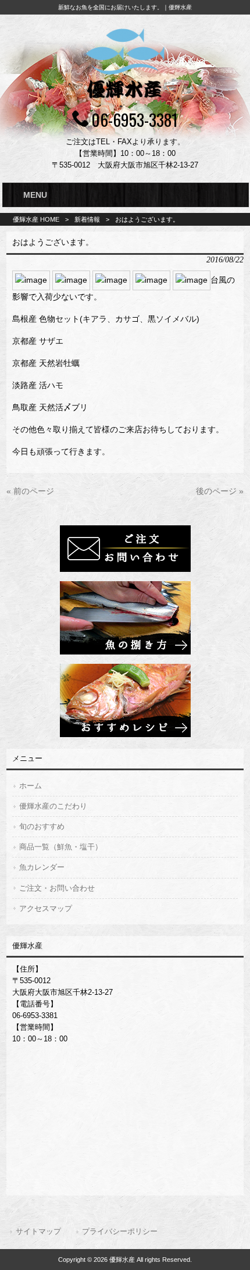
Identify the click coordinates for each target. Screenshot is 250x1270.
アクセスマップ (45, 908)
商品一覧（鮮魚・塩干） (60, 846)
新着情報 (87, 219)
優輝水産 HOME (36, 219)
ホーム (30, 785)
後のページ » (220, 491)
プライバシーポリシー (120, 1231)
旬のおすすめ (42, 826)
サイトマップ (38, 1231)
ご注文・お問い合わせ (57, 888)
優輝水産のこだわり (53, 806)
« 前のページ (30, 491)
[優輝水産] (125, 100)
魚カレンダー (42, 867)
